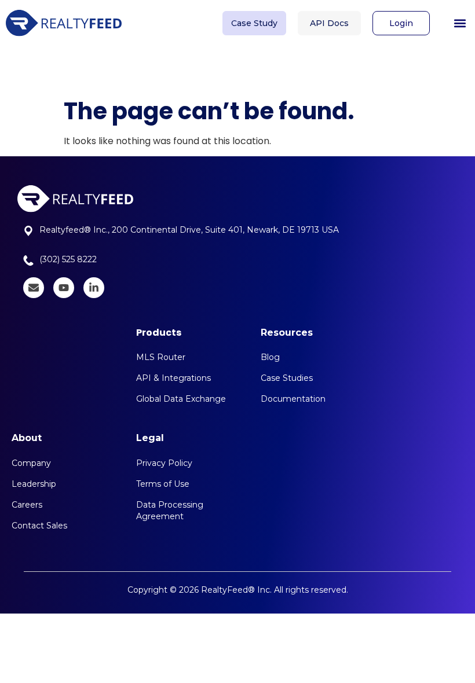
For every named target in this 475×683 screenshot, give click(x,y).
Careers (27, 505)
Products (158, 332)
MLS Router (160, 357)
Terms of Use (162, 484)
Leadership (34, 484)
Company (31, 463)
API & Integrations (173, 378)
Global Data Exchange (181, 399)
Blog (270, 357)
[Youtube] (63, 287)
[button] (459, 23)
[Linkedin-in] (93, 287)
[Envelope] (33, 287)
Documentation (293, 399)
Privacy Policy (164, 463)
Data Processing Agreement (169, 511)
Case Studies (287, 378)
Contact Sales (39, 525)
